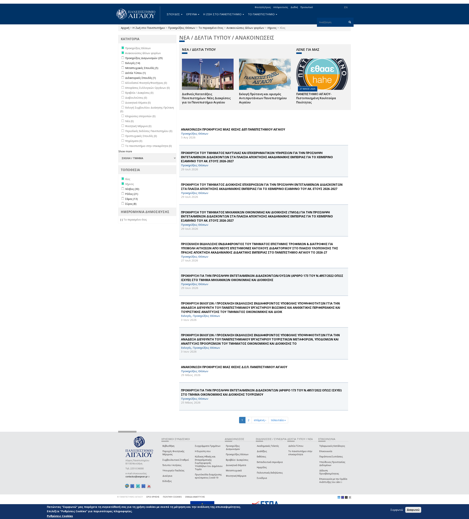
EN (346, 7)
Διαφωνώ (413, 509)
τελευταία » (278, 420)
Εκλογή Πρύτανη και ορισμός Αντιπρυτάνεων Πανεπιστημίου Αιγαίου (263, 98)
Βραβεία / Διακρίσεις (237, 459)
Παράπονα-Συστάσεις (331, 456)
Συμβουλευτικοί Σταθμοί (176, 459)
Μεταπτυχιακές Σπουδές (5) (141, 68)
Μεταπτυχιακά (234, 470)
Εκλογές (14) (132, 63)
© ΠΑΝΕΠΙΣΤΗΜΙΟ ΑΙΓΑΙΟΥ (130, 496)
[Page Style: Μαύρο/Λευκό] (349, 497)
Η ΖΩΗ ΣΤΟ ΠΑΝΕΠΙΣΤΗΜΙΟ (222, 14)
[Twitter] (138, 485)
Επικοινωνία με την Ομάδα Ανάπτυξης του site (333, 480)
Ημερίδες (262, 467)
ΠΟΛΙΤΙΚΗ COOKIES (172, 496)
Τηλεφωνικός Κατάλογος (332, 446)
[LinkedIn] (143, 485)
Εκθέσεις (261, 456)
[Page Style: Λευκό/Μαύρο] (346, 497)
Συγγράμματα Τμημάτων (207, 446)
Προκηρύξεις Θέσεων (181, 28)
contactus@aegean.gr (137, 476)
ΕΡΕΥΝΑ (191, 14)
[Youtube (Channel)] (149, 485)
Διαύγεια (167, 475)
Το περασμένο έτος (210, 28)
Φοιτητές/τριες (263, 7)
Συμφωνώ (396, 509)
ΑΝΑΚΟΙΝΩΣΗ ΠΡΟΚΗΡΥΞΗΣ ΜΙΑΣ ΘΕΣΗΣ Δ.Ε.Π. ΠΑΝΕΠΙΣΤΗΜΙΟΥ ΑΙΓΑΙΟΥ (234, 367)
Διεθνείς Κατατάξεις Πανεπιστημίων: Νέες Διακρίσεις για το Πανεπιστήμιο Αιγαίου (206, 98)
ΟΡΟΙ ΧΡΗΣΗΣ (152, 496)
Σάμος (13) (131, 199)
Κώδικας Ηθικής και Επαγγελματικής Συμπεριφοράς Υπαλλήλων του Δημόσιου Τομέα (209, 463)
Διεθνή (294, 7)
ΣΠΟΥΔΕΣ (174, 14)
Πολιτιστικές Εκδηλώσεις (270, 472)
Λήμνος (272, 28)
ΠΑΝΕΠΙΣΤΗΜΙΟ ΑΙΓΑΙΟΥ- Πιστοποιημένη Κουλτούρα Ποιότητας (316, 98)
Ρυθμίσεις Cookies (60, 516)
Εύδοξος (167, 481)
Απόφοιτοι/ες (280, 7)
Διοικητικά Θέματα (236, 465)
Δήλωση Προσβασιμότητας (329, 472)
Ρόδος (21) (131, 194)
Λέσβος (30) (132, 189)
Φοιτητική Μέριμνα (236, 475)
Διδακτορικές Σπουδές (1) (140, 78)
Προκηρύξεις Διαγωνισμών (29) (144, 58)
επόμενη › (260, 420)
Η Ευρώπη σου (203, 451)
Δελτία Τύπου (295, 446)
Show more (125, 151)
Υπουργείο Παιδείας (173, 470)
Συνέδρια (262, 478)
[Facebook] (132, 485)
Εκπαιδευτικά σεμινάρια (270, 462)
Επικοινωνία (325, 451)
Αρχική (125, 28)
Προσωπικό (306, 7)
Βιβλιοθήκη (168, 446)
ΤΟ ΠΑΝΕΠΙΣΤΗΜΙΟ (261, 14)
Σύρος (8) (130, 204)
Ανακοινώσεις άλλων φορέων (245, 28)
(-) (121, 219)
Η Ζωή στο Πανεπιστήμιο (148, 28)
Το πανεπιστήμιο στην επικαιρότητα (300, 453)
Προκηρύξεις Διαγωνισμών (233, 447)
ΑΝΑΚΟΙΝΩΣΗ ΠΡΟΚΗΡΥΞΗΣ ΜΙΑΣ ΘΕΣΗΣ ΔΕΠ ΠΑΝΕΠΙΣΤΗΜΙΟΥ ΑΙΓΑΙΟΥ (233, 129)
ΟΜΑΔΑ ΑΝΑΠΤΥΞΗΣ (195, 496)
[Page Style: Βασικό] (338, 497)
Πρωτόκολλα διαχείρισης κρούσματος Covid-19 (208, 476)
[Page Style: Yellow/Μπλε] (342, 497)
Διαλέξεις (262, 451)
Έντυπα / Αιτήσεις (172, 465)
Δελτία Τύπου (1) (135, 73)
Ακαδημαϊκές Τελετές (268, 446)
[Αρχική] (137, 14)
